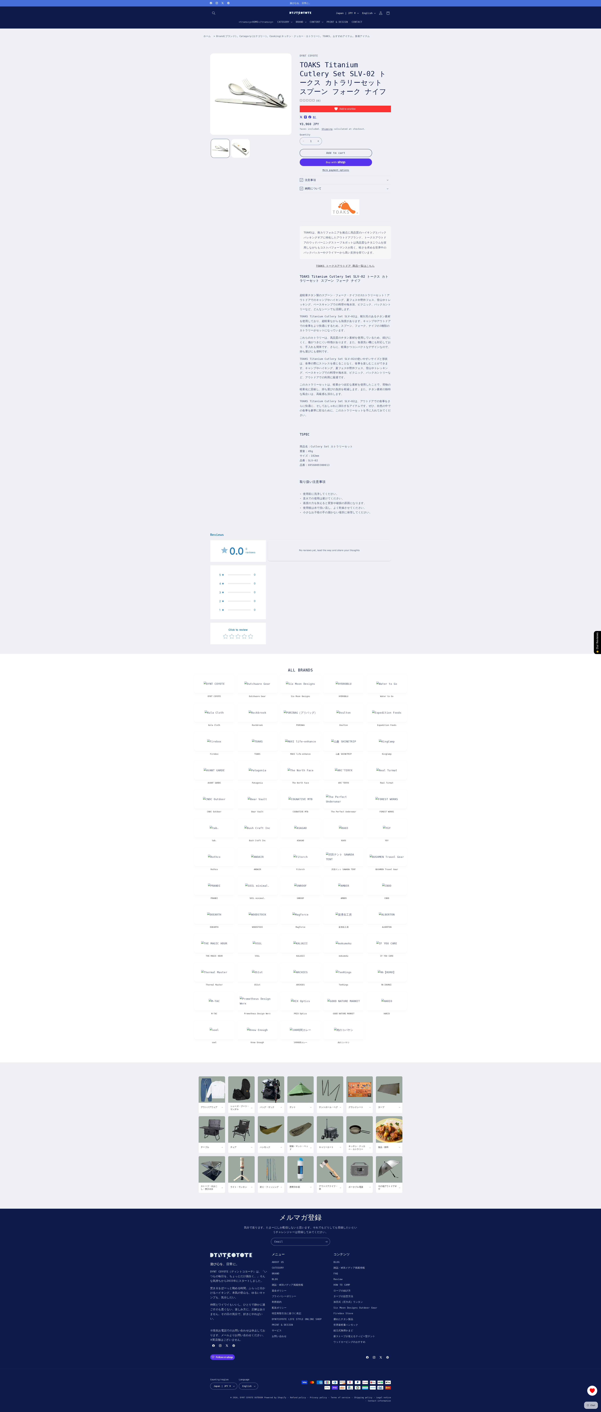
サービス (277, 1330)
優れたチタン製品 (343, 1319)
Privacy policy (318, 1397)
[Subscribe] (326, 1242)
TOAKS (326, 36)
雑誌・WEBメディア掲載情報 (287, 1284)
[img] (307, 100)
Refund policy (298, 1397)
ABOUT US (278, 1262)
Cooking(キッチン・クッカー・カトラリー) (295, 36)
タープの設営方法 (343, 1296)
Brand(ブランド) (226, 36)
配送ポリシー (279, 1307)
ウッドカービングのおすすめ (349, 1342)
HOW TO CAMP (342, 1284)
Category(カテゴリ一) (253, 36)
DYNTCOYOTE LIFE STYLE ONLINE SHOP (297, 1319)
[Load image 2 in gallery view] (240, 148)
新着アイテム (362, 36)
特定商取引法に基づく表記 (286, 1313)
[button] (213, 13)
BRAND (275, 1273)
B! (314, 117)
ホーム (207, 36)
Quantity (305, 134)
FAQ (336, 1273)
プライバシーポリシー (284, 1296)
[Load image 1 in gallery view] (220, 148)
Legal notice (383, 1397)
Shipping (327, 129)
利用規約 (277, 1302)
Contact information (379, 1401)
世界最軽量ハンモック (346, 1324)
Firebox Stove (343, 1313)
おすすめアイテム (342, 36)
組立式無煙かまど (343, 1330)
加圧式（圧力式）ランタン (348, 1302)
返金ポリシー (279, 1290)
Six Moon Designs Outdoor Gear (355, 1307)
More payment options (336, 170)
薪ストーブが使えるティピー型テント (354, 1336)
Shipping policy (363, 1397)
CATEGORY (278, 1267)
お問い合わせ (279, 1336)
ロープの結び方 (342, 1290)
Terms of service (340, 1397)
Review (338, 1279)
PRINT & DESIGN (282, 1324)
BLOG (275, 1279)
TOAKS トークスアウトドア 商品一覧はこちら (345, 265)
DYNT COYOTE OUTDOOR (251, 1397)
